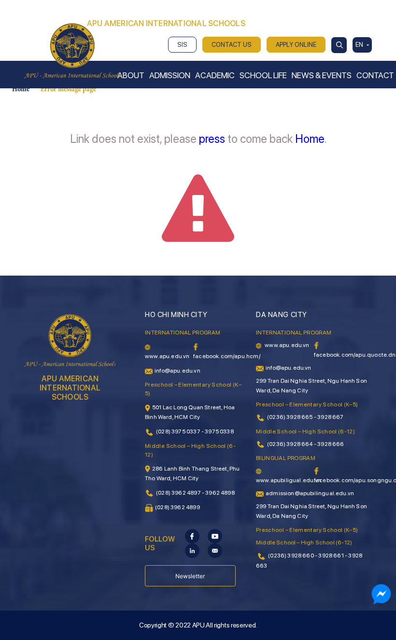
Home (20, 89)
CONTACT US (232, 44)
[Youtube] (215, 535)
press (212, 139)
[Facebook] (192, 535)
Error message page (68, 89)
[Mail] (215, 550)
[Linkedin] (192, 550)
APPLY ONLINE (296, 44)
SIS (182, 44)
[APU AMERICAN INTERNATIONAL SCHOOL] (72, 50)
